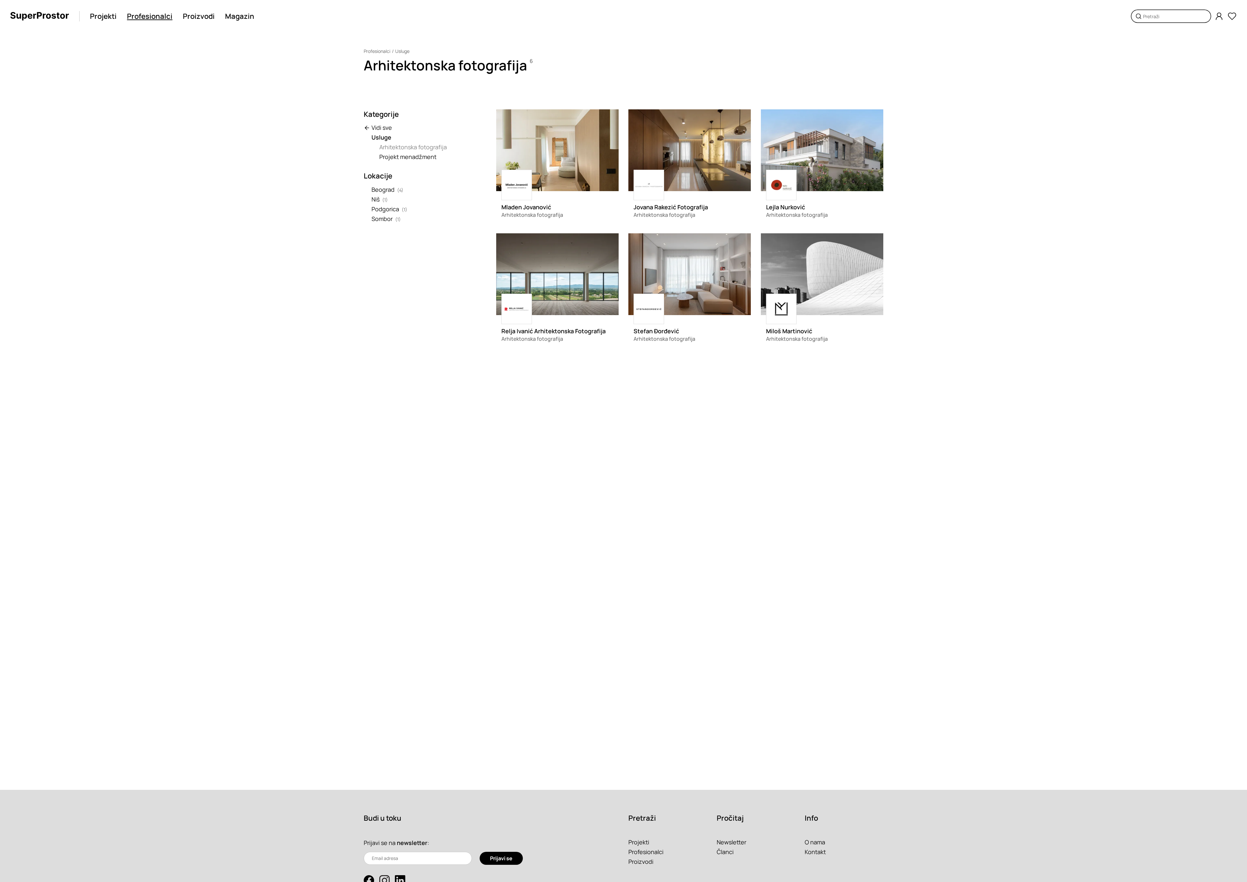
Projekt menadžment (407, 157)
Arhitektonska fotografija (413, 147)
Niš (376, 199)
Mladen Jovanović (526, 207)
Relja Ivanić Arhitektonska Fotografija (553, 331)
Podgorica (385, 209)
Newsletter (731, 842)
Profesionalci (149, 16)
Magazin (239, 16)
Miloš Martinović (789, 331)
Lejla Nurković (785, 207)
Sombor (382, 219)
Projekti (103, 16)
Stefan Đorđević (656, 331)
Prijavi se (501, 858)
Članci (725, 852)
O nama (815, 842)
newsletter (412, 843)
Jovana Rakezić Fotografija (671, 207)
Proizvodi (199, 16)
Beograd (383, 189)
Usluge (402, 51)
